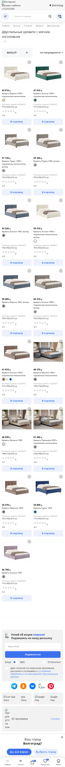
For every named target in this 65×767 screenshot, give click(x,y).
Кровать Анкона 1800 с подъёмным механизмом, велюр (45, 305)
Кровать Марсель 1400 (12, 508)
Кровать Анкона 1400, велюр (15, 231)
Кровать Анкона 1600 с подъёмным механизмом (45, 95)
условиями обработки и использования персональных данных (34, 674)
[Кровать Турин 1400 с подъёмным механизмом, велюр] (17, 140)
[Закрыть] (62, 737)
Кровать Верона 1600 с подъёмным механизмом (14, 95)
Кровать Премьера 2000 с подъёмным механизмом (45, 441)
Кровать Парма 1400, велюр (46, 161)
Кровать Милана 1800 (12, 440)
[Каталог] (5, 16)
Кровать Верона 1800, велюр (15, 302)
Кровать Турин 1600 (42, 508)
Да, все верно (19, 752)
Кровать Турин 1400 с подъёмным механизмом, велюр (14, 164)
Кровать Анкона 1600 (12, 572)
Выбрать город (46, 752)
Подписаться (33, 654)
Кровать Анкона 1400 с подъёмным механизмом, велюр (45, 234)
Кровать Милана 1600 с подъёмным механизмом (45, 374)
